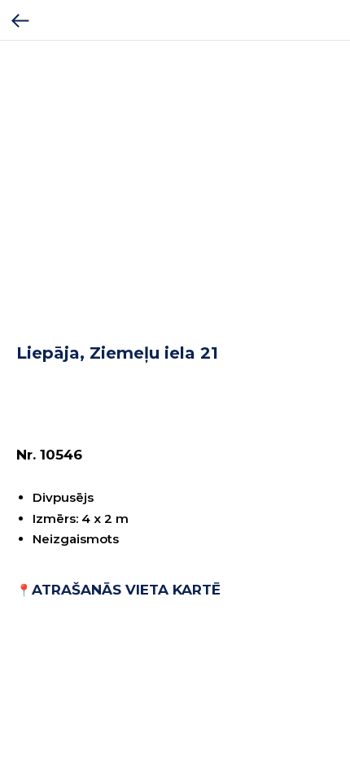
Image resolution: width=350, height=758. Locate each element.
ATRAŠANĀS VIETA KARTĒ (126, 590)
